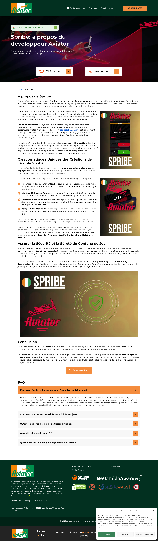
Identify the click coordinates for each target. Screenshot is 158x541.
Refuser (125, 534)
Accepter (107, 534)
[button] (153, 511)
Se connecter (135, 8)
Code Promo (78, 470)
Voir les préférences (144, 534)
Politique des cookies (81, 466)
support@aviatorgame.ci (32, 496)
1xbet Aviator (107, 8)
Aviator (21, 89)
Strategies (115, 466)
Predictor (93, 8)
